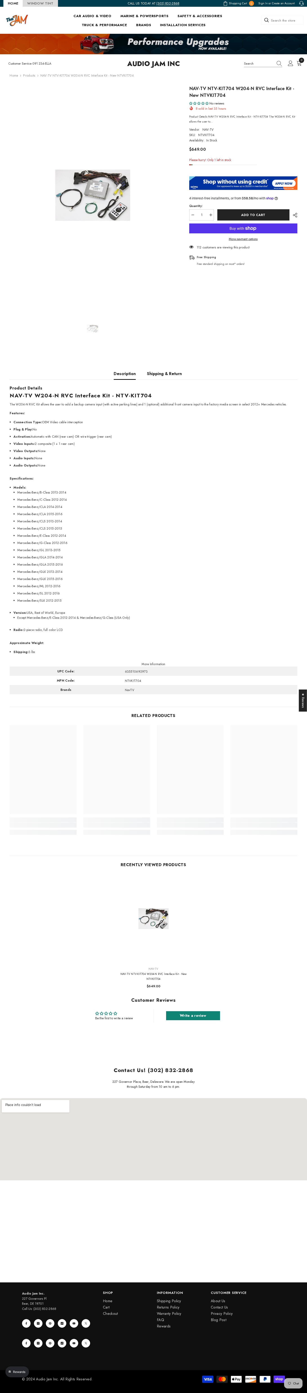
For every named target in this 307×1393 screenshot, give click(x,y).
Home (14, 75)
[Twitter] (86, 1323)
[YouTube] (74, 1323)
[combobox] (282, 20)
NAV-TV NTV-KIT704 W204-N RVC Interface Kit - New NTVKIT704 (153, 976)
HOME (13, 3)
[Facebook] (26, 1323)
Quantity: (196, 206)
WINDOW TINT (40, 3)
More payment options (243, 239)
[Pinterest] (50, 1323)
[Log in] (290, 63)
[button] (199, 103)
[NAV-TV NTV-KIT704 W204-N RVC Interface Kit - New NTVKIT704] (153, 918)
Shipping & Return (164, 374)
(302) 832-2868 (167, 3)
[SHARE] (293, 215)
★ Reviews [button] (303, 700)
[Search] (282, 20)
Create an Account (283, 3)
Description (125, 374)
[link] (43, 825)
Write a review (193, 1015)
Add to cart (253, 215)
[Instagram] (38, 1323)
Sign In (263, 3)
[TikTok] (62, 1323)
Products (29, 75)
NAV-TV (208, 129)
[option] (93, 195)
